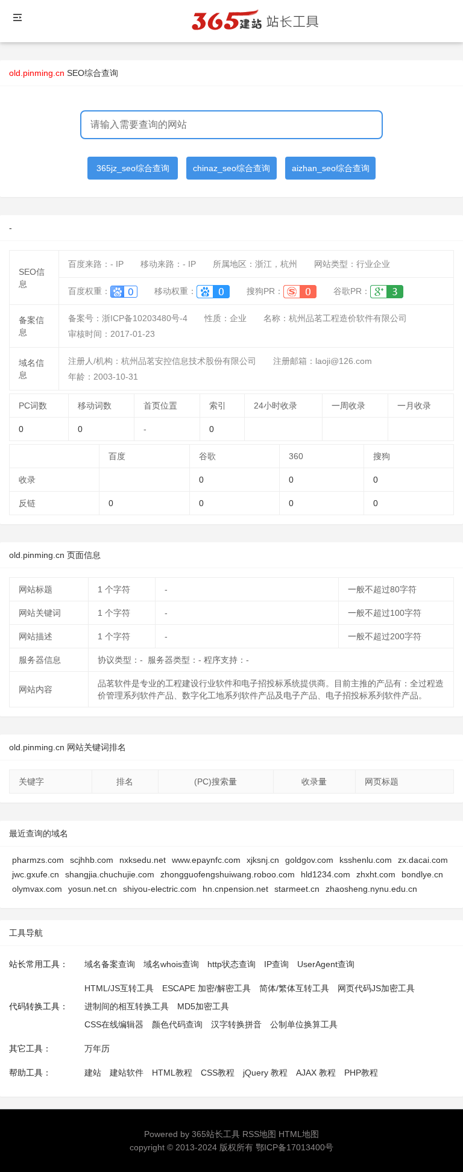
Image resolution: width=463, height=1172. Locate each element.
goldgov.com (309, 860)
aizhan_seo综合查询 (331, 168)
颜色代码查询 (177, 1024)
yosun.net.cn (92, 889)
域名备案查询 (109, 964)
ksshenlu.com (365, 860)
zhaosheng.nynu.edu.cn (371, 889)
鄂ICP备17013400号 (294, 1147)
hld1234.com (325, 874)
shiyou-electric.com (160, 889)
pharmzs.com (38, 860)
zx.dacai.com (423, 860)
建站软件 (126, 1072)
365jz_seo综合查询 (132, 168)
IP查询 (276, 964)
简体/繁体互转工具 (294, 988)
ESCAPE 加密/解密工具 (206, 988)
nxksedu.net (142, 860)
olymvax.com (37, 889)
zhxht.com (375, 874)
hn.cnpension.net (235, 889)
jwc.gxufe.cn (35, 874)
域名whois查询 (171, 964)
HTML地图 (299, 1134)
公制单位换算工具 (304, 1024)
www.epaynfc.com (206, 860)
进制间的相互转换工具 (126, 1006)
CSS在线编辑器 (113, 1024)
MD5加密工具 (203, 1006)
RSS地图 (259, 1134)
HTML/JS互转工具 (119, 988)
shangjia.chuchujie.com (109, 874)
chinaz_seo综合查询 (231, 168)
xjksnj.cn (263, 860)
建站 (92, 1072)
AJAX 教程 (316, 1072)
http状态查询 (231, 964)
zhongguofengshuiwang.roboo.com (227, 874)
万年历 (97, 1048)
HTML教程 (172, 1072)
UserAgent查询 (325, 964)
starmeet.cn (297, 889)
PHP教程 (361, 1072)
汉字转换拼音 (236, 1024)
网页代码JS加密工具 (376, 988)
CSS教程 (218, 1072)
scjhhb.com (91, 860)
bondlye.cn (422, 874)
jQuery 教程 (265, 1072)
